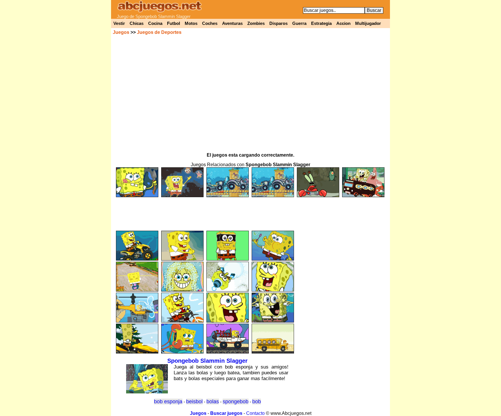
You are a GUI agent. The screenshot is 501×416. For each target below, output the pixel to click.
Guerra (299, 23)
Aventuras (232, 23)
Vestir (119, 23)
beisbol (194, 401)
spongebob (235, 401)
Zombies (256, 23)
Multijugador (368, 23)
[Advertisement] (250, 211)
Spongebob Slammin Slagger (207, 361)
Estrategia (321, 23)
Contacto (255, 413)
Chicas (137, 23)
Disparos (278, 23)
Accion (343, 23)
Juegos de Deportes (159, 32)
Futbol (173, 23)
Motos (191, 23)
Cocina (155, 23)
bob (256, 401)
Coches (209, 23)
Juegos (121, 32)
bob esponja (168, 401)
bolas (212, 401)
